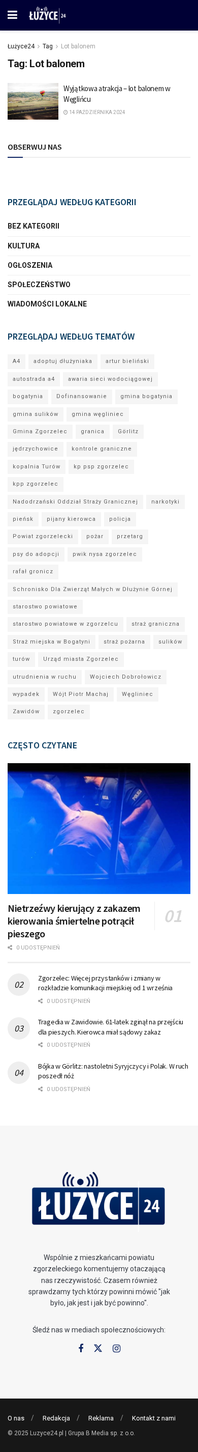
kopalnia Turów (36, 466)
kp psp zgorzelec (101, 466)
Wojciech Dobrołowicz (125, 677)
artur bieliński (127, 361)
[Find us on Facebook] (80, 1349)
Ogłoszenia (30, 265)
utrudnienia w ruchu (45, 677)
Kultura (24, 246)
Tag (48, 46)
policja (120, 519)
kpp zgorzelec (35, 484)
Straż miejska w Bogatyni (51, 641)
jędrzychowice (35, 448)
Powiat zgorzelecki (43, 536)
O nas (16, 1418)
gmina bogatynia (146, 396)
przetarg (130, 536)
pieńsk (23, 519)
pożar (95, 536)
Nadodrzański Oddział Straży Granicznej (75, 501)
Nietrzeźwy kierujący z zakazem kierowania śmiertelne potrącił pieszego (74, 921)
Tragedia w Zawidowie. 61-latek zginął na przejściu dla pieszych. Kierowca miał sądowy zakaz (110, 1027)
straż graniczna (155, 624)
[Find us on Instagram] (116, 1349)
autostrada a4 (34, 379)
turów (21, 659)
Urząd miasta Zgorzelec (81, 659)
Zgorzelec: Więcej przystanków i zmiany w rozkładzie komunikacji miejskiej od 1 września (105, 983)
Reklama (101, 1418)
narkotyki (165, 501)
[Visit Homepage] (47, 15)
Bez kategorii (33, 226)
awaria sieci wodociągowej (110, 379)
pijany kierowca (71, 519)
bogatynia (28, 396)
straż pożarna (124, 641)
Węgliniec (137, 694)
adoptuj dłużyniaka (63, 361)
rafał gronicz (33, 571)
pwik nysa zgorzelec (105, 554)
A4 (16, 361)
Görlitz (128, 431)
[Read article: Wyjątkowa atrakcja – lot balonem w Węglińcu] (33, 101)
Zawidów (26, 711)
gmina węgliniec (98, 414)
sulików (170, 641)
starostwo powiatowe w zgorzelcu (65, 624)
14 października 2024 (96, 112)
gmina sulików (35, 414)
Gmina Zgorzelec (40, 431)
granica (93, 431)
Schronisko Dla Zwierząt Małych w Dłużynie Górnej (93, 589)
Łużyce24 (21, 46)
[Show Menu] (12, 15)
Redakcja (56, 1418)
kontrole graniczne (102, 448)
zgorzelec (69, 711)
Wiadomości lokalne (47, 304)
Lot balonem (78, 46)
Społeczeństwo (39, 285)
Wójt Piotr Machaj (81, 694)
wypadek (26, 694)
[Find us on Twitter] (98, 1349)
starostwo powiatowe (45, 606)
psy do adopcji (36, 554)
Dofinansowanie (81, 396)
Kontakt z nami (154, 1418)
